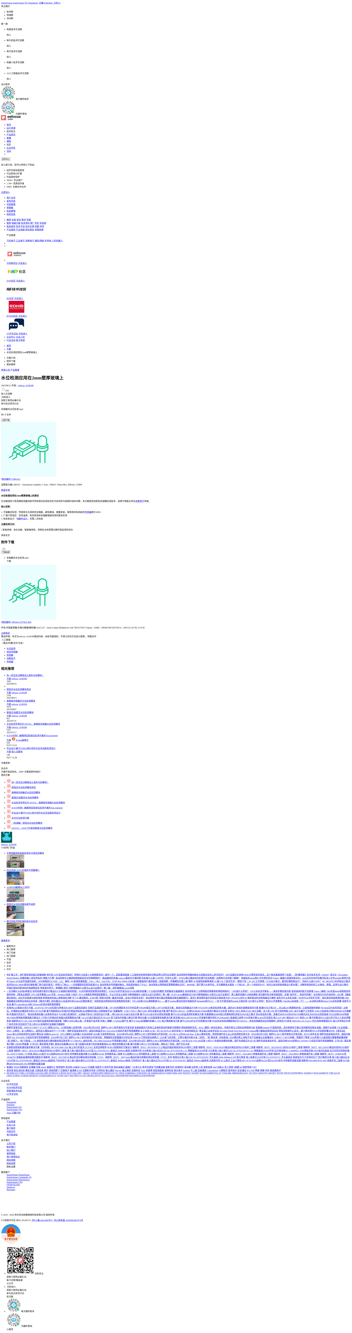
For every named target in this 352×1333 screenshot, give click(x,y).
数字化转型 (147, 1067)
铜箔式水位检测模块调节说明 (21, 904)
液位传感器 (12, 652)
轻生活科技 (19, 1070)
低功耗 (68, 1067)
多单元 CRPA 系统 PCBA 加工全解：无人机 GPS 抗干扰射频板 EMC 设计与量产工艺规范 (271, 1011)
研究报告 (29, 230)
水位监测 (11, 648)
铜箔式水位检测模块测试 (19, 689)
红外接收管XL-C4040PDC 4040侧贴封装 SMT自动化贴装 (301, 1050)
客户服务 (11, 1128)
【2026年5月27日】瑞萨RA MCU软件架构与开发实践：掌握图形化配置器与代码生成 (91, 1037)
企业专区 (11, 148)
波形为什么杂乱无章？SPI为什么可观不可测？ (299, 998)
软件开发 (108, 1067)
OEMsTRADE (13, 1185)
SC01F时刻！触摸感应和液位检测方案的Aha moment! (32, 735)
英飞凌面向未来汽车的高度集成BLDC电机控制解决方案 (102, 1044)
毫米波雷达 (119, 1067)
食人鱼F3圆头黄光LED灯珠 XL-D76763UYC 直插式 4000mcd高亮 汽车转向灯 (104, 1060)
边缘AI (220, 1067)
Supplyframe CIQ (14, 1109)
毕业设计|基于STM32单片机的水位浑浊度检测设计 (31, 748)
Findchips (48, 3)
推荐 (9, 220)
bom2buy (11, 1104)
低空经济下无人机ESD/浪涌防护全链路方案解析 (41, 1024)
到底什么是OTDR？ (312, 981)
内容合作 (11, 1131)
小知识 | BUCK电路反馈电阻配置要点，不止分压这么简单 (99, 994)
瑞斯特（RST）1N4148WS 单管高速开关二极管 (296, 1054)
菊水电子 (178, 1070)
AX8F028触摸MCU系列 (18, 887)
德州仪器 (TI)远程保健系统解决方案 (155, 1017)
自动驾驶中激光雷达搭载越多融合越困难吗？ (168, 998)
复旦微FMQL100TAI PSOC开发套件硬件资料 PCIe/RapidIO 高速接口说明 (208, 1017)
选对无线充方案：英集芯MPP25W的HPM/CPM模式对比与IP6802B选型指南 (292, 1014)
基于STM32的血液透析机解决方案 (187, 1014)
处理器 (32, 1067)
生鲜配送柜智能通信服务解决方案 (23, 1047)
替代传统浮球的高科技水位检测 (22, 921)
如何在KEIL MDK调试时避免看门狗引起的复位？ (31, 984)
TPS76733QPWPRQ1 (293, 1073)
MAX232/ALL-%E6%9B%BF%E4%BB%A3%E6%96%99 (128, 1075)
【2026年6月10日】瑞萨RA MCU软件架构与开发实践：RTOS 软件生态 (284, 1034)
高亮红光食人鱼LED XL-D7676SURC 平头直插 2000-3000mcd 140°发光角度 (209, 1057)
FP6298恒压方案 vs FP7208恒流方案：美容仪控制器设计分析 (168, 1008)
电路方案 (16, 223)
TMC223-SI (334, 1073)
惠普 (257, 1070)
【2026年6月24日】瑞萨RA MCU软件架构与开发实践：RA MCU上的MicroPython (155, 1034)
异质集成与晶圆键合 (174, 991)
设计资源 (11, 128)
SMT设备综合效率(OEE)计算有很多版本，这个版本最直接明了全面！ (259, 975)
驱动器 (187, 1067)
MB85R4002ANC (240, 1073)
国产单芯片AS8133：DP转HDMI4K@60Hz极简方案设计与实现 (196, 1011)
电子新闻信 (12, 1135)
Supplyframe (7, 3)
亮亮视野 (53, 1070)
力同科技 (100, 1070)
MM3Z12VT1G (111, 1073)
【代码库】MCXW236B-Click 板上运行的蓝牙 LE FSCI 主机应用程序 (73, 1047)
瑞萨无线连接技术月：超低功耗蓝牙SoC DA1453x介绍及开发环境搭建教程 (103, 1031)
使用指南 (11, 1153)
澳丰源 (10, 1070)
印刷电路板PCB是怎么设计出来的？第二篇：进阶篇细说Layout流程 (101, 988)
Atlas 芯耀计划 (13, 1113)
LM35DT (272, 1073)
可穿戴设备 (159, 1067)
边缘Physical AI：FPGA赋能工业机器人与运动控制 (68, 1034)
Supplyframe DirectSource (18, 1180)
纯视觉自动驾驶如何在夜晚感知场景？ (113, 1001)
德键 (262, 1070)
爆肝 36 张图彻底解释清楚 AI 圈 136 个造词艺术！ (212, 981)
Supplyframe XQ (20, 3)
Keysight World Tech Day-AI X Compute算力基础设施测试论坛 (249, 1031)
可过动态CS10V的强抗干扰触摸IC (23, 870)
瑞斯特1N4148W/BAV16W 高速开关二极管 (322, 1060)
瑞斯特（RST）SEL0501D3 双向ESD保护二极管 (279, 1047)
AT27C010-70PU (74, 1073)
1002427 (86, 1073)
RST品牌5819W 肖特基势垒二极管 (210, 1054)
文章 (14, 220)
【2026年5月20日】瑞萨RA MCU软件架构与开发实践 (108, 1027)
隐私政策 (11, 1163)
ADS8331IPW (97, 1073)
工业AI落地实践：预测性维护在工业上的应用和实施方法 (222, 1034)
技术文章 (29, 226)
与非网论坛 (12, 263)
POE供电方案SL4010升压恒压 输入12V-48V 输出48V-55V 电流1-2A (276, 1017)
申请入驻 (5, 370)
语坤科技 (168, 1070)
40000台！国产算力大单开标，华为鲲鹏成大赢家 (210, 984)
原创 (23, 220)
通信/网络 (40, 241)
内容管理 (11, 204)
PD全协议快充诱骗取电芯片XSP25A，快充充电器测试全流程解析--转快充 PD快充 (252, 1021)
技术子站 (20, 226)
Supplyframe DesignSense (18, 1175)
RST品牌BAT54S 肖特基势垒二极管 (105, 1054)
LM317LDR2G (13, 1075)
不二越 (193, 1070)
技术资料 (25, 223)
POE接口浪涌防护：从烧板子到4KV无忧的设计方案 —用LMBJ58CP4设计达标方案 (99, 1014)
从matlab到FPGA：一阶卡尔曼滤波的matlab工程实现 (222, 1001)
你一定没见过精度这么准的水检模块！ (25, 675)
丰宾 (267, 1070)
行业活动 (11, 340)
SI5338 (280, 1073)
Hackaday (11, 1189)
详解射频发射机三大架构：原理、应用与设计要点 (324, 984)
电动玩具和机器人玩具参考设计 (43, 1014)
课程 (9, 141)
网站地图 (11, 1160)
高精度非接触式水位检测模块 (21, 701)
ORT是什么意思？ (256, 1001)
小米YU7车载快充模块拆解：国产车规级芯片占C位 (231, 1041)
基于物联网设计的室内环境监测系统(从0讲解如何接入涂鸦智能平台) (79, 1011)
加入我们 (11, 1150)
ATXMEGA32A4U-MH (37, 1073)
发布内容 (11, 201)
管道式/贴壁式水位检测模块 (20, 712)
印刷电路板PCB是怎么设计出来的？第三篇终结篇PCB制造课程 (227, 994)
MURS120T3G (94, 1075)
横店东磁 (29, 1070)
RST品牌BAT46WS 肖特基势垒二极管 (175, 1054)
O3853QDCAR (143, 1073)
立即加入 (5, 192)
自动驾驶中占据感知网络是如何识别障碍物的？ (79, 978)
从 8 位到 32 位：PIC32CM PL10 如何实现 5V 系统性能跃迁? (169, 1031)
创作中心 (5, 159)
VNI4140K (227, 1073)
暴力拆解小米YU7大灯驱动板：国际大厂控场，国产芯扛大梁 (160, 1044)
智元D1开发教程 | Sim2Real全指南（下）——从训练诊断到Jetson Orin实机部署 (303, 1001)
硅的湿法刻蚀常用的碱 (333, 998)
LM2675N (262, 1073)
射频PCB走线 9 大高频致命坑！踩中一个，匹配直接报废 (101, 975)
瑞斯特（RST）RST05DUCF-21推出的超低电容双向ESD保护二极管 (165, 1047)
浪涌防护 (179, 1067)
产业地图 (20, 230)
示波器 (91, 1067)
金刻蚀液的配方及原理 (302, 991)
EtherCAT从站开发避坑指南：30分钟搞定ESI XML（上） (36, 981)
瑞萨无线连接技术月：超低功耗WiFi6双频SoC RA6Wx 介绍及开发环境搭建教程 (294, 1041)
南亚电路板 (158, 1070)
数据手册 (5, 490)
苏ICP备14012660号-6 (42, 1220)
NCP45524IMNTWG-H (210, 1073)
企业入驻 (20, 337)
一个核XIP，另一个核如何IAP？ (250, 984)
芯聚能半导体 (89, 1070)
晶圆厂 (128, 1067)
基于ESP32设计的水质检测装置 (155, 1014)
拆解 (37, 226)
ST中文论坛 (12, 333)
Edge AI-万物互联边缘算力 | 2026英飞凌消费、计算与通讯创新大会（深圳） (169, 1037)
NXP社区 (11, 281)
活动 (9, 151)
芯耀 (41, 3)
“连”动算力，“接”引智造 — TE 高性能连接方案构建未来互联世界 (38, 1041)
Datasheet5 (33, 3)
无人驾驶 (228, 1067)
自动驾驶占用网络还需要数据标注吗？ (167, 984)
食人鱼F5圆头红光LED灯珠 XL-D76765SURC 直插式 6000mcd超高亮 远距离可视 (181, 1060)
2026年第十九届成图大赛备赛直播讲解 (329, 1037)
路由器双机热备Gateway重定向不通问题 (121, 978)
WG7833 (253, 1073)
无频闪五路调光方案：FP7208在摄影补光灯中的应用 (113, 1008)
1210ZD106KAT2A (47, 1075)
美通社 (10, 1067)
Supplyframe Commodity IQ (19, 1177)
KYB (79, 1070)
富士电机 (126, 1070)
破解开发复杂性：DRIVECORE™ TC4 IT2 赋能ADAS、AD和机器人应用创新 (44, 1027)
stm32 (43, 1067)
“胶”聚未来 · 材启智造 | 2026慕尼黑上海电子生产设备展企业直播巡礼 (240, 1037)
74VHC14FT (63, 1075)
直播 (9, 138)
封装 (38, 1067)
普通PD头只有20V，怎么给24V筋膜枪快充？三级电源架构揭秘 (289, 1008)
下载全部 (5, 552)
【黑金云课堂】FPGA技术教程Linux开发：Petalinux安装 (43, 994)
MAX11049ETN (321, 1073)
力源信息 (39, 1070)
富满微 (73, 1070)
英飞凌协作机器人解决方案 (124, 1017)
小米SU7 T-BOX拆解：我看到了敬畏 (292, 1037)
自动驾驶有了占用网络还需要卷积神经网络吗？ (208, 991)
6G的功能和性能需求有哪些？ (93, 991)
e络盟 (236, 1067)
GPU (254, 1067)
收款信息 (11, 214)
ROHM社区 (12, 316)
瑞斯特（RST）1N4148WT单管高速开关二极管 (250, 1054)
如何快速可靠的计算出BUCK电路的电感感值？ (55, 991)
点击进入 (22, 263)
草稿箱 (10, 208)
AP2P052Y (53, 1073)
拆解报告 (24, 1067)
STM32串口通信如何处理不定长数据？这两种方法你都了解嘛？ (209, 978)
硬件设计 (23, 519)
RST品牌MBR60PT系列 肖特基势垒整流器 (67, 1054)
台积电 (194, 1067)
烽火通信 (109, 1070)
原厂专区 (34, 223)
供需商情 (39, 230)
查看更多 (5, 940)
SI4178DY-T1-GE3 (78, 1075)
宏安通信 (241, 1070)
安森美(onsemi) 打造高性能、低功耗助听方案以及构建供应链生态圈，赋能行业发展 (296, 1027)
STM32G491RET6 (29, 1075)
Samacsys (11, 1187)
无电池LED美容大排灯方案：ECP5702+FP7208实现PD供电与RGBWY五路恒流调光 (47, 1008)
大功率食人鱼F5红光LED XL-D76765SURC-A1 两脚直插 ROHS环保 (175, 1050)
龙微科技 (135, 1070)
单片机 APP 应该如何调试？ (60, 975)
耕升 (46, 1070)
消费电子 (30, 241)
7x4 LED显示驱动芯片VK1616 (95, 1017)
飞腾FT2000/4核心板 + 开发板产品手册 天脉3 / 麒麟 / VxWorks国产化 (95, 1021)
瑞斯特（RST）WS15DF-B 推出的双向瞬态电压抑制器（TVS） (74, 1057)
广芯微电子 (63, 1070)
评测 (42, 226)
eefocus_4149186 (26, 385)
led (241, 1067)
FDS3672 (186, 1073)
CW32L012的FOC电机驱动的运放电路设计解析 (253, 998)
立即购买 (5, 633)
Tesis (143, 1070)
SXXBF (195, 1073)
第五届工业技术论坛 (209, 1031)
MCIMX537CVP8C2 (16, 1073)
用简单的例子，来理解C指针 (54, 988)
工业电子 (20, 241)
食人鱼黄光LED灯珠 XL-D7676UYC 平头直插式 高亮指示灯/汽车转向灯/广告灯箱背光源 (288, 1057)
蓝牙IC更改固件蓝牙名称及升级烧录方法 (210, 998)
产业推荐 (11, 230)
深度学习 (99, 1067)
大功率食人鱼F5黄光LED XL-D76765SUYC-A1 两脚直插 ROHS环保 (241, 1050)
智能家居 (208, 1067)
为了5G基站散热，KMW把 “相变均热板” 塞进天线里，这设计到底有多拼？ (108, 998)
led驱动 (76, 1067)
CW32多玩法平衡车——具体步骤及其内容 (270, 991)
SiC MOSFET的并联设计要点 (336, 981)
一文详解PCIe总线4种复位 (19, 991)
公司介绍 (11, 1143)
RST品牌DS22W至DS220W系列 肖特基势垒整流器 (276, 1060)
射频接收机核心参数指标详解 (57, 998)
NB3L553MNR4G (127, 1073)
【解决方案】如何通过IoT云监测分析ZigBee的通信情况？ (66, 1001)
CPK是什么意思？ (240, 991)
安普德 (149, 1070)
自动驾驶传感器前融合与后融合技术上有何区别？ (201, 975)
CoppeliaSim (212, 1070)
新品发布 (11, 226)
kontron (186, 1070)
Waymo (118, 1070)
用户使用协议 (13, 1157)
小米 (201, 1067)
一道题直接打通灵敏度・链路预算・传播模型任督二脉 (161, 981)
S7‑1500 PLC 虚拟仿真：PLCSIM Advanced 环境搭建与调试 (98, 1041)
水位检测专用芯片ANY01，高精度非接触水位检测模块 (33, 724)
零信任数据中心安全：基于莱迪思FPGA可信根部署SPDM (307, 1031)
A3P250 (62, 1073)
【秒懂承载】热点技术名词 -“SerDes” (311, 975)
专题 (28, 220)
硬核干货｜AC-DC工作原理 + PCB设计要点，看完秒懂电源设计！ (269, 981)
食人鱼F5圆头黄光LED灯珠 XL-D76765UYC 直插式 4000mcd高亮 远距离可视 (104, 1050)
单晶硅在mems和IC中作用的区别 (257, 978)
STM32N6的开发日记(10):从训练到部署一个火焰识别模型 (136, 991)
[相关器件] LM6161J (10, 479)
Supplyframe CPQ (15, 1182)
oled (215, 1067)
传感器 (88, 512)
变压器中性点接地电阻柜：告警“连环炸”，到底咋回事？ (285, 994)
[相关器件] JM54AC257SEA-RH (16, 622)
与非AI (56, 3)
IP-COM (251, 1070)
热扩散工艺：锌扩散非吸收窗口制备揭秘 (26, 975)
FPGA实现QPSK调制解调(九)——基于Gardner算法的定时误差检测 (164, 1001)
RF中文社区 (12, 1084)
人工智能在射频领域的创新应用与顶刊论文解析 (153, 975)
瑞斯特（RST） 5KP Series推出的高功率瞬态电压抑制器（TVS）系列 (138, 1057)
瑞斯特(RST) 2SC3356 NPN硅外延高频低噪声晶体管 (37, 1021)
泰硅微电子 (275, 1070)
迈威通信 (202, 1070)
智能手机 (170, 1067)
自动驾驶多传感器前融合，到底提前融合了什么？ (124, 984)
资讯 (9, 125)
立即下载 (5, 420)
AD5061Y (308, 1073)
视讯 (18, 220)
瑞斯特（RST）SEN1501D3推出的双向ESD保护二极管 (40, 1050)
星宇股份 (232, 1070)
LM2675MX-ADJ (174, 1073)
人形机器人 (57, 241)
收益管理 (11, 211)
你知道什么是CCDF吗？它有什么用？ (159, 978)
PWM (16, 1067)
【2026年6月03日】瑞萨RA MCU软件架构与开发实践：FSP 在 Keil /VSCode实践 (166, 1041)
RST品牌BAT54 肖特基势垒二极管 (139, 1054)
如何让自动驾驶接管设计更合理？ (282, 984)
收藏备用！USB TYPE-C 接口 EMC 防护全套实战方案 (139, 1011)
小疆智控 (223, 1070)
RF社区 (10, 298)
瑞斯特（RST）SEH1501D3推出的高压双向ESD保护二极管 (227, 1047)
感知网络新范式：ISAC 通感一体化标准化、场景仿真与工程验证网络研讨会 (218, 1027)
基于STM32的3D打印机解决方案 (195, 1021)
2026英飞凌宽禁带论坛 (104, 1034)
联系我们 (11, 1147)
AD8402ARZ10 (158, 1073)
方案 (9, 349)
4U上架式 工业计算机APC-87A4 (236, 1060)
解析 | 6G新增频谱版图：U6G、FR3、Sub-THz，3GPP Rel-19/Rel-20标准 (99, 981)
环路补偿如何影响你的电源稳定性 (23, 988)
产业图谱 (14, 370)
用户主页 (11, 198)
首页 (9, 346)
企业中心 (11, 337)
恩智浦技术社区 (14, 1091)
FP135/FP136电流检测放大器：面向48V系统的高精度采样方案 (228, 1008)
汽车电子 (11, 241)
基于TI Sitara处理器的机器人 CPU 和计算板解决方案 (154, 1021)
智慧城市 (60, 1067)
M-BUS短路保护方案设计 (119, 1047)
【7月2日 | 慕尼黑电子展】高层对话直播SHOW (52, 1044)
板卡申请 (20, 340)
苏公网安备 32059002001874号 (68, 1220)
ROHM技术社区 (14, 1087)
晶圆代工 (51, 1067)
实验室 (43, 223)
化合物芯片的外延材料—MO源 (328, 994)
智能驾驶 (247, 1067)
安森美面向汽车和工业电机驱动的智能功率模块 (157, 1027)
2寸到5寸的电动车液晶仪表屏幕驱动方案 (61, 1017)
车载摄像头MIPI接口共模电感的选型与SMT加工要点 (229, 1014)
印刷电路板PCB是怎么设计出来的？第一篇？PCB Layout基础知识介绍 (162, 994)
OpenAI (83, 1067)
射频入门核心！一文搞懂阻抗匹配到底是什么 (77, 984)
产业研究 (11, 135)
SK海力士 (137, 1067)
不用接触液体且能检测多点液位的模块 (25, 853)
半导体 (48, 241)
